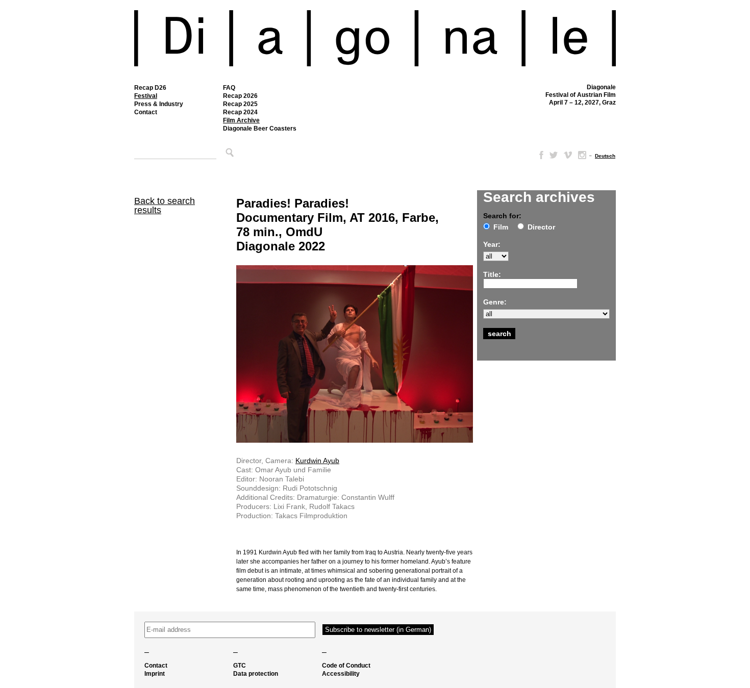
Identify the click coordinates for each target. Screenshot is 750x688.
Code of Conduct (346, 665)
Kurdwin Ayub (317, 460)
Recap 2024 (240, 112)
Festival (145, 95)
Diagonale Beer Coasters (259, 128)
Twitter (553, 155)
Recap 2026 (240, 95)
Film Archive (241, 120)
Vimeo (568, 155)
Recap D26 (150, 87)
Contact (145, 112)
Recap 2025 (240, 104)
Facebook (539, 155)
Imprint (154, 673)
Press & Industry (158, 104)
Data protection (255, 673)
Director (541, 227)
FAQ (229, 87)
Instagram (582, 155)
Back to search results (164, 205)
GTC (239, 665)
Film (500, 227)
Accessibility (341, 673)
